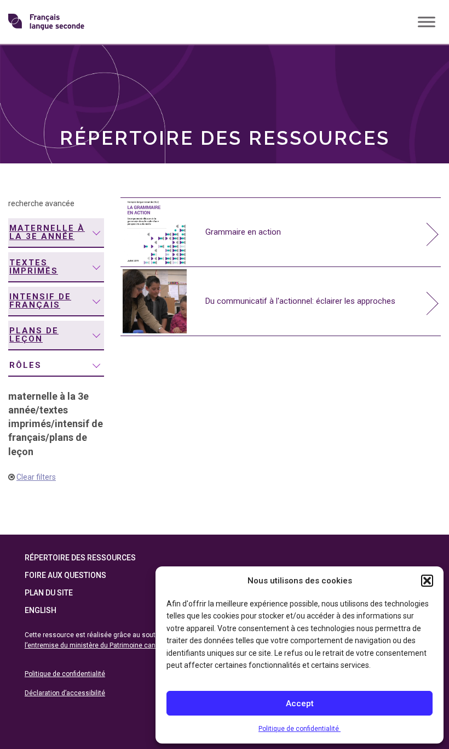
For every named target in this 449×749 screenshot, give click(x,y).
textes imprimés (33, 267)
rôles (25, 365)
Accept (300, 703)
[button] (427, 580)
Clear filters (36, 477)
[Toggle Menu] (426, 21)
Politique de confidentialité (299, 729)
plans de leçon (34, 335)
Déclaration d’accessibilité (65, 693)
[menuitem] (56, 233)
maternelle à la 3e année (47, 232)
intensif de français (40, 301)
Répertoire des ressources (80, 557)
